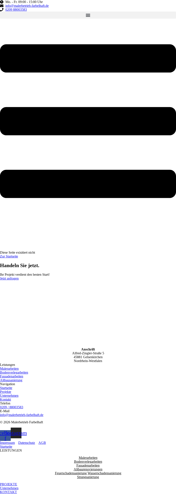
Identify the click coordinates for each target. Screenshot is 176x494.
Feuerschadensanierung (71, 473)
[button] (88, 15)
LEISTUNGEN (11, 450)
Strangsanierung (88, 477)
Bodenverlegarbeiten (88, 461)
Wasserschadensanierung (104, 473)
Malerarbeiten (88, 458)
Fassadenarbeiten (88, 465)
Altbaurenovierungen (88, 469)
